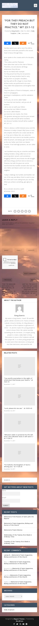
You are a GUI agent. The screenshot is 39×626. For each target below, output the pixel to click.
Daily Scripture (9, 610)
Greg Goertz (15, 31)
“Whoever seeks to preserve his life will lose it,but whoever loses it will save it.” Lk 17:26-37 (19, 436)
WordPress (19, 621)
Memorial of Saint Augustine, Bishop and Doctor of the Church (18, 524)
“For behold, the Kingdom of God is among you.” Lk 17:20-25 (17, 465)
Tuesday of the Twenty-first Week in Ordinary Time (17, 542)
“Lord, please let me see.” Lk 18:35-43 (18, 408)
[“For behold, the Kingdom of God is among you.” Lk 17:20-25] (19, 452)
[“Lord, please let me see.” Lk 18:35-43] (19, 396)
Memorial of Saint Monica (13, 530)
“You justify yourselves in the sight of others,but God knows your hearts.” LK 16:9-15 (18, 380)
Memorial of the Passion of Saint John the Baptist (19, 517)
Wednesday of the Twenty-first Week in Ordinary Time (18, 536)
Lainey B (7, 555)
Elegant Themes (19, 619)
